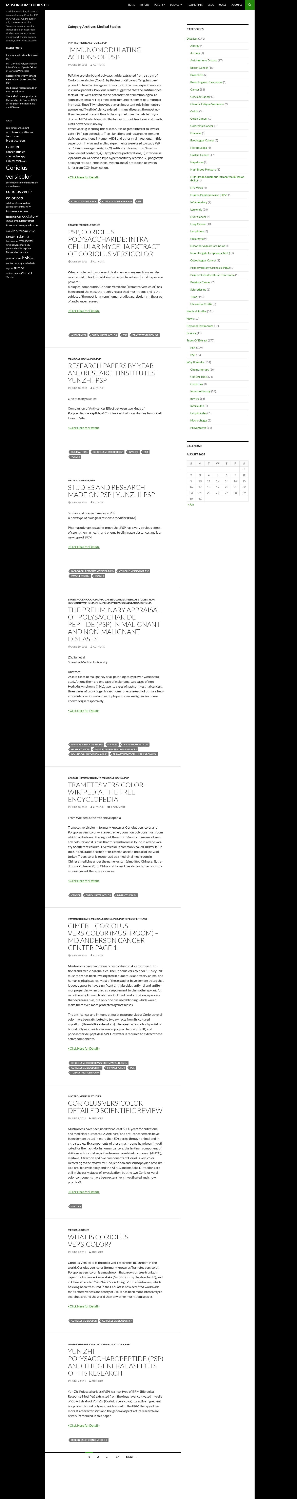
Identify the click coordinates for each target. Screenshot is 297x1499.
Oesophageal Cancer (203, 260)
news (8, 244)
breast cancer (12, 136)
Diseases (192, 38)
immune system (80, 576)
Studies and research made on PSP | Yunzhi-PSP (111, 491)
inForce (32, 225)
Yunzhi (75, 456)
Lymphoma (197, 231)
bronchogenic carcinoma (87, 744)
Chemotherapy (199, 369)
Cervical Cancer (200, 96)
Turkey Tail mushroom (85, 1072)
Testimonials (195, 4)
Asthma (195, 53)
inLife (9, 231)
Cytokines (196, 384)
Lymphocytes (198, 413)
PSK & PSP (159, 4)
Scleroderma (198, 289)
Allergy (194, 45)
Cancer (73, 224)
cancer (112, 744)
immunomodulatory (22, 216)
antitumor (27, 132)
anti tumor (13, 132)
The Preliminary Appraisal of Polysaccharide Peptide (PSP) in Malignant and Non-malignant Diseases (114, 624)
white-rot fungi (14, 273)
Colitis (194, 111)
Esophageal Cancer (202, 140)
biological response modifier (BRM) (92, 571)
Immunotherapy (90, 777)
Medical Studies (90, 42)
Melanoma (197, 238)
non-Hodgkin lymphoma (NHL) (89, 754)
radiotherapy (14, 263)
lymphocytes (26, 240)
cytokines (11, 203)
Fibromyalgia (198, 147)
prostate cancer (13, 258)
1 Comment (118, 807)
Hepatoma (196, 162)
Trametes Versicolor (145, 335)
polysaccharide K (21, 244)
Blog (211, 4)
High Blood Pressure (203, 169)
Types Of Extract (135, 918)
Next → (131, 1456)
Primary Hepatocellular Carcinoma (127, 602)
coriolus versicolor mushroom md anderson (99, 1063)
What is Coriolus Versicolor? (98, 1240)
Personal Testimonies (200, 326)
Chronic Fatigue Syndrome (207, 104)
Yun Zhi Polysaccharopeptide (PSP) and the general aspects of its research (115, 1362)
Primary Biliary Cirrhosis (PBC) (210, 267)
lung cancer (12, 240)
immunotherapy (126, 895)
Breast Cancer (199, 67)
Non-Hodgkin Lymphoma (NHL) (210, 253)
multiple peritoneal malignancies (116, 749)
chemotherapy (15, 156)
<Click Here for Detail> (84, 177)
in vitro (73, 42)
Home (131, 4)
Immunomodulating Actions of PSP (105, 53)
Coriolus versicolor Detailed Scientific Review (115, 1107)
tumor (19, 268)
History (144, 4)
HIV (23, 206)
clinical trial (79, 452)
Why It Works (195, 362)
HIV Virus (196, 187)
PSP (104, 42)
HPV (28, 206)
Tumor (194, 296)
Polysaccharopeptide (17, 252)
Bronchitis (196, 75)
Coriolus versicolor (84, 201)
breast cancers (16, 140)
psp (32, 258)
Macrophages (198, 420)
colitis (24, 161)
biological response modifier (89, 1440)
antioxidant (23, 127)
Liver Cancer (198, 216)
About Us (237, 4)
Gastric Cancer (115, 599)
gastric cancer (80, 749)
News (190, 318)
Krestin (10, 236)
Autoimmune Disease (203, 60)
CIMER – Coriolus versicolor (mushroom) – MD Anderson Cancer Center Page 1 (113, 937)
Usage (222, 4)
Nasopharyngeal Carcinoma (207, 246)
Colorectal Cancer (201, 125)
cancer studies (15, 152)
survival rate (29, 263)
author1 (99, 64)
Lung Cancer (198, 224)
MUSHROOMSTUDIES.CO (27, 5)
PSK (140, 201)
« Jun (191, 504)
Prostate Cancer (200, 282)
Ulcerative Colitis (201, 304)
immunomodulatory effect (20, 220)
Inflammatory (198, 202)
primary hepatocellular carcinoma (135, 754)
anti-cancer (78, 335)
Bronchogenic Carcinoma (86, 599)
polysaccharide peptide (18, 248)
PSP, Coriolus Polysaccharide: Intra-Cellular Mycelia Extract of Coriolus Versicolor (114, 243)
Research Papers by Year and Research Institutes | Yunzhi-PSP (113, 372)
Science (174, 4)
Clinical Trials (198, 376)
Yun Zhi (99, 576)
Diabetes (195, 133)
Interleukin (197, 406)
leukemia (22, 236)
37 (117, 1456)
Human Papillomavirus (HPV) (208, 195)
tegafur (9, 268)
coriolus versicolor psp (117, 201)
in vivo (30, 231)
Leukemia (196, 209)
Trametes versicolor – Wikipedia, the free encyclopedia (108, 792)
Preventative (198, 427)
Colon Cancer (199, 118)
